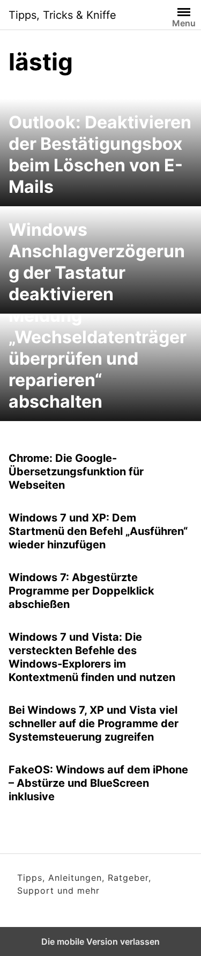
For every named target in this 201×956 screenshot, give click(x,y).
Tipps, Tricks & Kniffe (62, 15)
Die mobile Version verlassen (100, 941)
